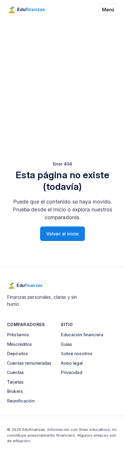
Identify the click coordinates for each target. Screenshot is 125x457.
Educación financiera (82, 334)
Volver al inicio (62, 234)
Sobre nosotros (76, 353)
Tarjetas (15, 382)
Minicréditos (19, 344)
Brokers (15, 391)
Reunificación (21, 401)
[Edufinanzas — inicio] (30, 10)
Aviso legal (71, 363)
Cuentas (15, 372)
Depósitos (17, 353)
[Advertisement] (62, 80)
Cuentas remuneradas (29, 363)
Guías (66, 344)
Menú (108, 9)
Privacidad (71, 372)
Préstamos (18, 334)
